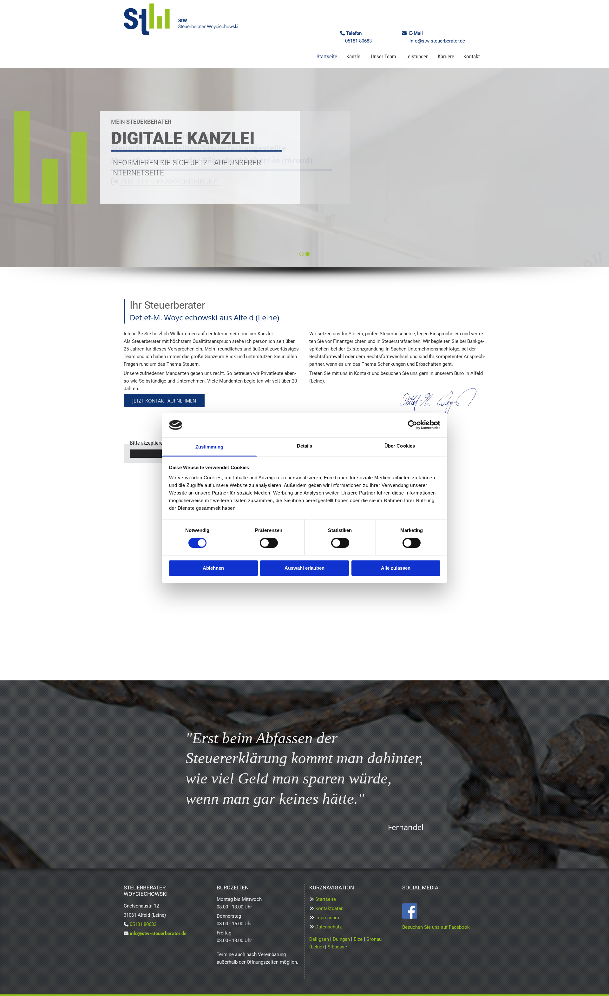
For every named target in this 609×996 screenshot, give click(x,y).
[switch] (269, 543)
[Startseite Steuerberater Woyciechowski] (181, 19)
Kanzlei (354, 56)
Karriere (446, 56)
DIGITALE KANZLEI (183, 138)
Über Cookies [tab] (399, 446)
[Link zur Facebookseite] (444, 910)
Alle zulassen (395, 568)
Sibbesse (337, 947)
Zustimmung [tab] (209, 446)
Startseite (327, 56)
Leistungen (417, 56)
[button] (164, 400)
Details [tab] (304, 446)
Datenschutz (328, 927)
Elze (358, 939)
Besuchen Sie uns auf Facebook (436, 927)
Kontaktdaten (329, 908)
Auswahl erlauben (304, 568)
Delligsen (319, 939)
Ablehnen (213, 568)
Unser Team (383, 56)
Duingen (341, 939)
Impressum (327, 918)
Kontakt (471, 56)
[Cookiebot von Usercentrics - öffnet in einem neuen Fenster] (412, 425)
